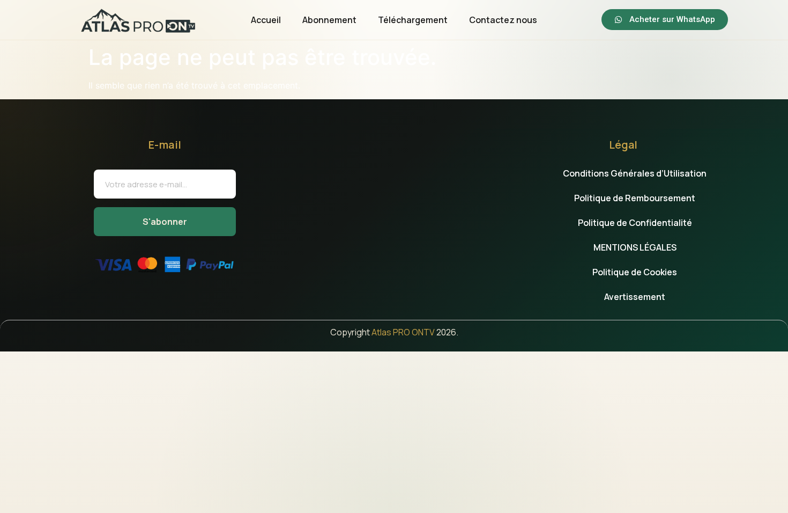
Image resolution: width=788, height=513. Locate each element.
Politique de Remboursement (634, 198)
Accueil (266, 20)
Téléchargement (413, 20)
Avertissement (634, 297)
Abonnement (329, 20)
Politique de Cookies (634, 272)
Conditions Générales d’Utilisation (635, 173)
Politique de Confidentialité (635, 223)
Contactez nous (503, 20)
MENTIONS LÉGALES (635, 247)
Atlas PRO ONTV (403, 332)
